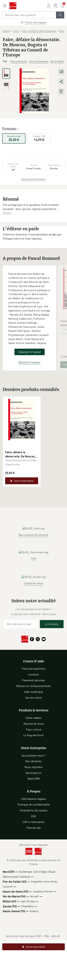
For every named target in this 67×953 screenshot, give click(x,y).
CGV (33, 816)
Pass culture (33, 729)
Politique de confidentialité (34, 804)
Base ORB (33, 778)
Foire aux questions (33, 668)
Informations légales (33, 799)
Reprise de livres (33, 723)
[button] (33, 207)
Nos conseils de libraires (33, 535)
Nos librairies (33, 761)
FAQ (33, 558)
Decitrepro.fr (33, 773)
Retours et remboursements (33, 686)
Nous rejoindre (33, 767)
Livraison (33, 674)
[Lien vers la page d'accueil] (12, 5)
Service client (33, 697)
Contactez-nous (33, 583)
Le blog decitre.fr (33, 735)
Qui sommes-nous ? (34, 755)
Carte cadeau (33, 717)
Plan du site (33, 827)
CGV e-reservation (33, 822)
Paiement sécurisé (33, 680)
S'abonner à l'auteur (29, 351)
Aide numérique (33, 691)
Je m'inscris (51, 624)
